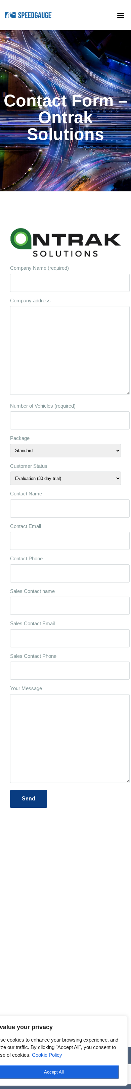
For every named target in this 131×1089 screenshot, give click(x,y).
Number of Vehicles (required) (43, 406)
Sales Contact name (32, 591)
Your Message (26, 688)
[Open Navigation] (117, 15)
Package (20, 438)
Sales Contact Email (32, 623)
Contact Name (26, 493)
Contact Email (25, 526)
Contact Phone (26, 558)
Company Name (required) (39, 268)
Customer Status (28, 466)
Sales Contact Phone (33, 656)
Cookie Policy (47, 1055)
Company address (30, 300)
